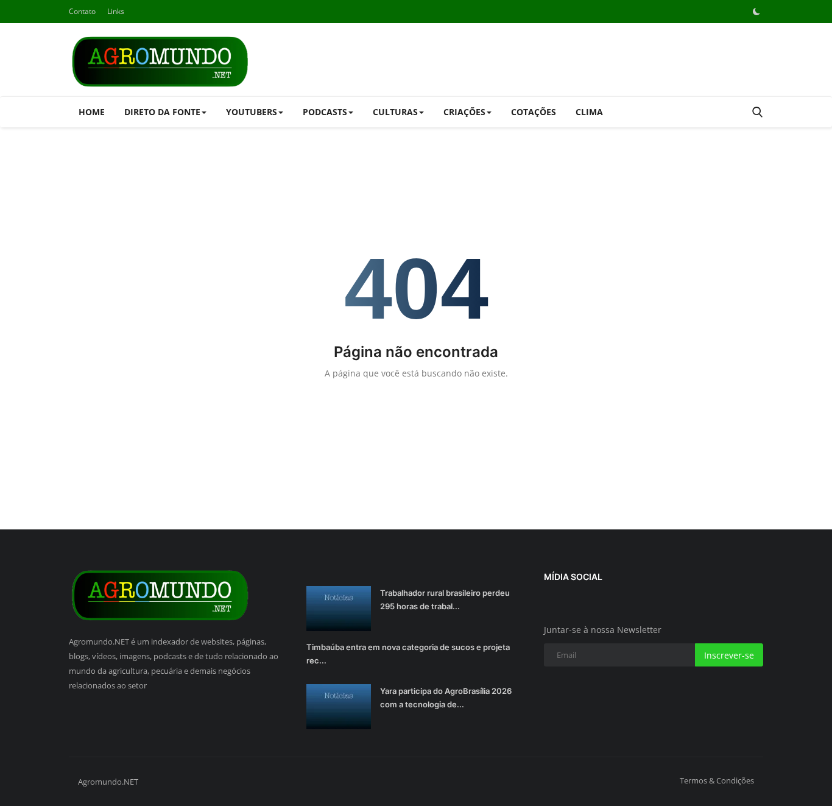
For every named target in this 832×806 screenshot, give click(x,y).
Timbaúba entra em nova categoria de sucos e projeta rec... (408, 653)
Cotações (533, 112)
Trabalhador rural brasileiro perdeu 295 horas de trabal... (445, 599)
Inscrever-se (729, 655)
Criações (464, 112)
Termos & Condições (717, 780)
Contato (82, 11)
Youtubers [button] (251, 112)
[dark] (756, 11)
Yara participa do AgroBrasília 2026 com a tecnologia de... (446, 697)
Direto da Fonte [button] (162, 112)
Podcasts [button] (325, 112)
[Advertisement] (541, 59)
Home (92, 112)
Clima (589, 112)
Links (115, 11)
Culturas (395, 112)
